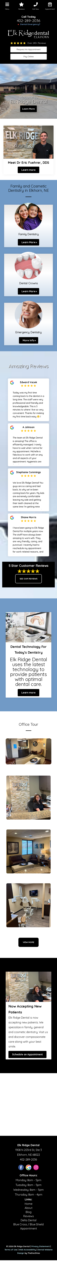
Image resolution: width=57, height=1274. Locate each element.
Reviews (28, 1216)
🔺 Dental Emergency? (28, 24)
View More (28, 942)
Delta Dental (29, 1220)
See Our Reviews (28, 578)
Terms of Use (11, 1249)
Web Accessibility (27, 1249)
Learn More (28, 108)
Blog (29, 1212)
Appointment (28, 1228)
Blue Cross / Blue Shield (28, 1224)
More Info (28, 340)
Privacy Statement (40, 1246)
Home (28, 1203)
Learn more (28, 169)
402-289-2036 (28, 20)
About (28, 1208)
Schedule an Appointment (27, 1054)
